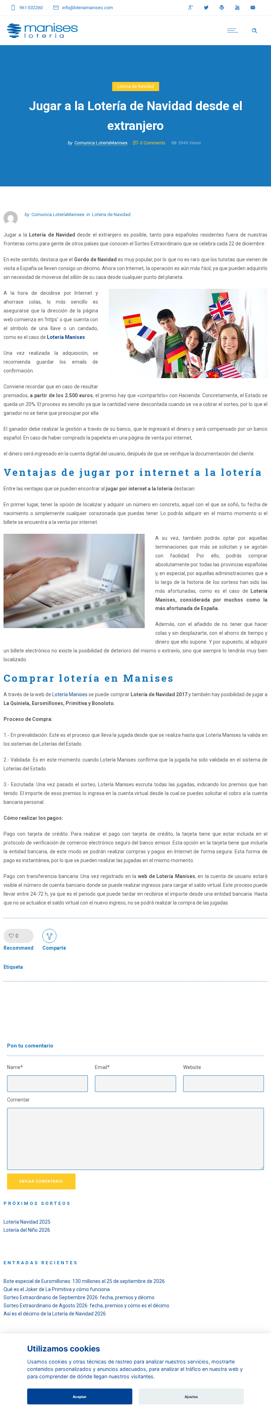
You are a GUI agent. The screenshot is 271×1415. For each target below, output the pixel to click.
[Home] (42, 36)
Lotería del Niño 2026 (27, 1230)
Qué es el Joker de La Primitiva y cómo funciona (57, 1289)
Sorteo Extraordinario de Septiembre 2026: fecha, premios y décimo (79, 1297)
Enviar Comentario (41, 1181)
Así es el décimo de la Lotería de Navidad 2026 (55, 1314)
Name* (15, 1067)
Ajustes (191, 1397)
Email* (102, 1067)
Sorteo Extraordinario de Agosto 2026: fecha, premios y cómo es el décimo (86, 1305)
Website (192, 1067)
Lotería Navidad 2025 (27, 1222)
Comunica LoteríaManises (100, 142)
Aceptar (79, 1397)
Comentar (18, 1100)
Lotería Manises (66, 337)
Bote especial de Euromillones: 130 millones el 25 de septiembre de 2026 (84, 1281)
